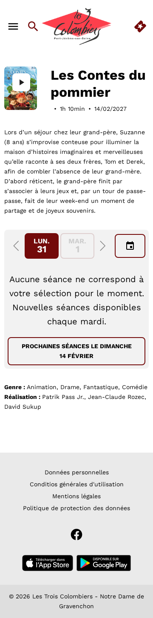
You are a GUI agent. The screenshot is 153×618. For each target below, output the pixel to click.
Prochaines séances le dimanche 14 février (77, 351)
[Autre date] (130, 246)
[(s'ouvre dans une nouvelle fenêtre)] (47, 563)
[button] (16, 245)
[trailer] (21, 82)
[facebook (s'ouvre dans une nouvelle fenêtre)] (76, 534)
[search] (33, 26)
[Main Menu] (13, 26)
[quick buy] (140, 26)
